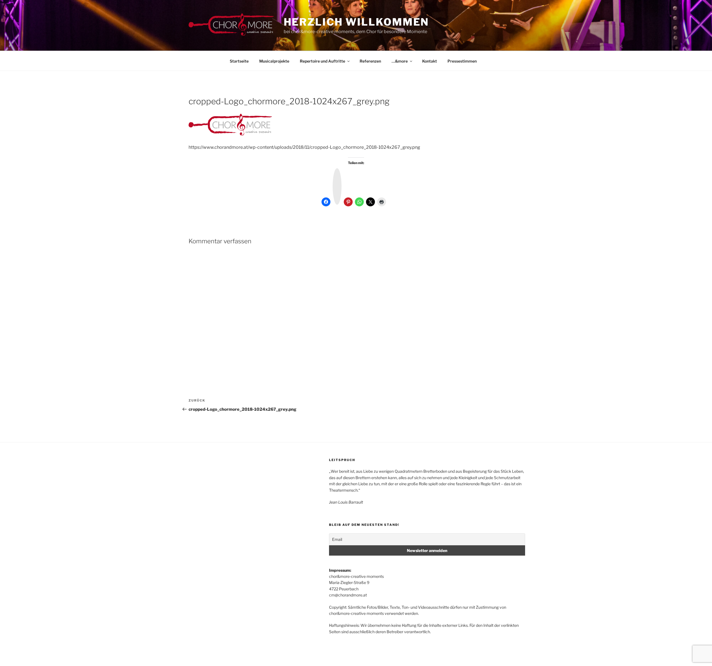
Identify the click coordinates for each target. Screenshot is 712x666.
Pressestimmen (462, 61)
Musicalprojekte (274, 61)
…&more (400, 61)
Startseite (239, 61)
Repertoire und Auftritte (322, 61)
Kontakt (429, 61)
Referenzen (370, 61)
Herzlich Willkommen (356, 22)
